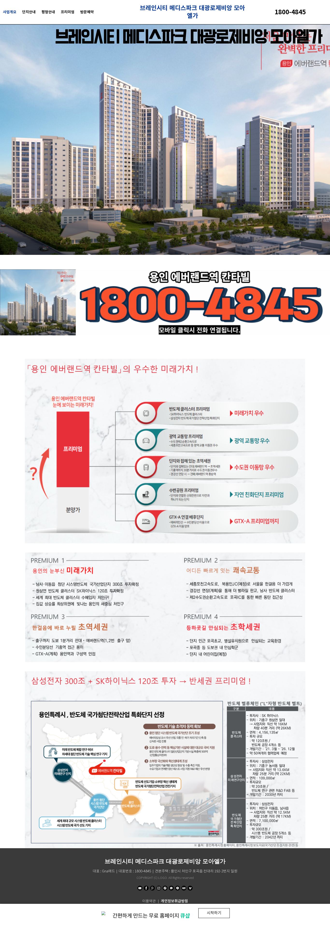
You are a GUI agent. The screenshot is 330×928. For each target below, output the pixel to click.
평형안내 (48, 12)
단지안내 (29, 12)
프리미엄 (67, 12)
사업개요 (9, 12)
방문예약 (87, 12)
